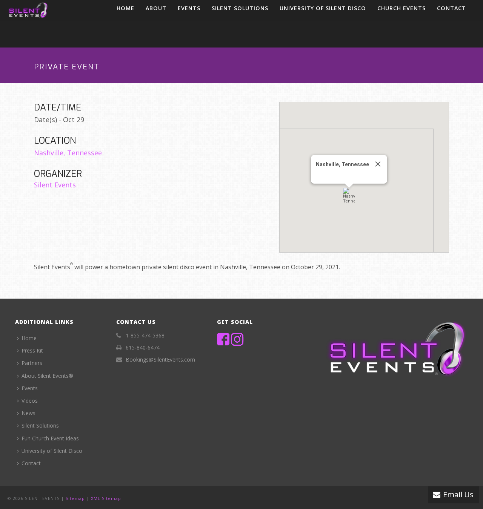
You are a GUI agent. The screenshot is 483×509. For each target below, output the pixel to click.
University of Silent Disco (323, 8)
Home (125, 8)
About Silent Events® (47, 375)
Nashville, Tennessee (68, 152)
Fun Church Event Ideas (50, 438)
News (28, 413)
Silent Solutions (240, 8)
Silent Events (55, 184)
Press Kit (32, 350)
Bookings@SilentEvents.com (160, 359)
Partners (32, 362)
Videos (30, 400)
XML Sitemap (106, 498)
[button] (349, 196)
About (156, 8)
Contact (451, 8)
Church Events (401, 8)
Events (189, 8)
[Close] (378, 164)
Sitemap (75, 498)
